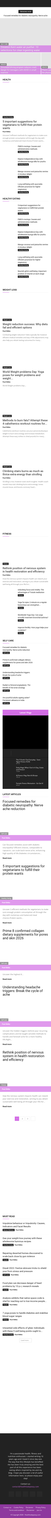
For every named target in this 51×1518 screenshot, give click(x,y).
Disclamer (29, 1507)
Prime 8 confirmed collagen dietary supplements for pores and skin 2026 (25, 934)
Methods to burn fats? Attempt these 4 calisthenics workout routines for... (25, 422)
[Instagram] (18, 1494)
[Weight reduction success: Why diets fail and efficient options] (25, 308)
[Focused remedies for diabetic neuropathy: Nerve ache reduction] (41, 650)
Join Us (39, 1510)
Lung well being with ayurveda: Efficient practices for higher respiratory (30, 186)
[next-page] (33, 1119)
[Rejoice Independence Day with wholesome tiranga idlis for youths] (9, 161)
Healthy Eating (8, 117)
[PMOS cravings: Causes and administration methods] (9, 148)
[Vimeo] (32, 1494)
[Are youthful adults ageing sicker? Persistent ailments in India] (41, 701)
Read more (7, 858)
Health (3, 64)
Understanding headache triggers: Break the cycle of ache (23, 990)
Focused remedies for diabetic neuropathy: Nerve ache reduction (23, 805)
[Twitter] (25, 1494)
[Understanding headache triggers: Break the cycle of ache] (41, 674)
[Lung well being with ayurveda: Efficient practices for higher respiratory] (9, 186)
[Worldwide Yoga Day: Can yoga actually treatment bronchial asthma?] (9, 617)
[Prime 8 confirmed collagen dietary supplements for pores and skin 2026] (41, 662)
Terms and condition (16, 1510)
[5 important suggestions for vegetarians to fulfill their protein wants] (25, 101)
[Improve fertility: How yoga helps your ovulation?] (9, 630)
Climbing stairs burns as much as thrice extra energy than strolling (23, 473)
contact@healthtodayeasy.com (25, 1486)
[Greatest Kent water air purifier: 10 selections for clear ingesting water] (25, 35)
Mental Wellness (8, 1230)
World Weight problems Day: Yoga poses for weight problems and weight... (23, 375)
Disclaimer (30, 1510)
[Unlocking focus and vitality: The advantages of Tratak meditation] (9, 592)
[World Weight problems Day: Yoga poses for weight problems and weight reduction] (25, 357)
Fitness (5, 564)
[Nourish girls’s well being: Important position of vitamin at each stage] (9, 274)
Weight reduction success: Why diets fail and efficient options (25, 326)
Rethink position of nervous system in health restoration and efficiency (24, 570)
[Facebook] (11, 1494)
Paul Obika (6, 132)
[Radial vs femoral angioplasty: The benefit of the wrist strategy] (41, 687)
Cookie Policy (18, 1507)
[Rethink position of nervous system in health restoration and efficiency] (25, 552)
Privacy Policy (41, 1507)
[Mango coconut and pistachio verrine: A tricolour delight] (9, 174)
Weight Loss (7, 320)
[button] (4, 3)
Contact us (7, 1507)
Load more (25, 1340)
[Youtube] (39, 1494)
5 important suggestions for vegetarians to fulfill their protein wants (22, 125)
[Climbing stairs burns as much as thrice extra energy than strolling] (25, 455)
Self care (4, 44)
